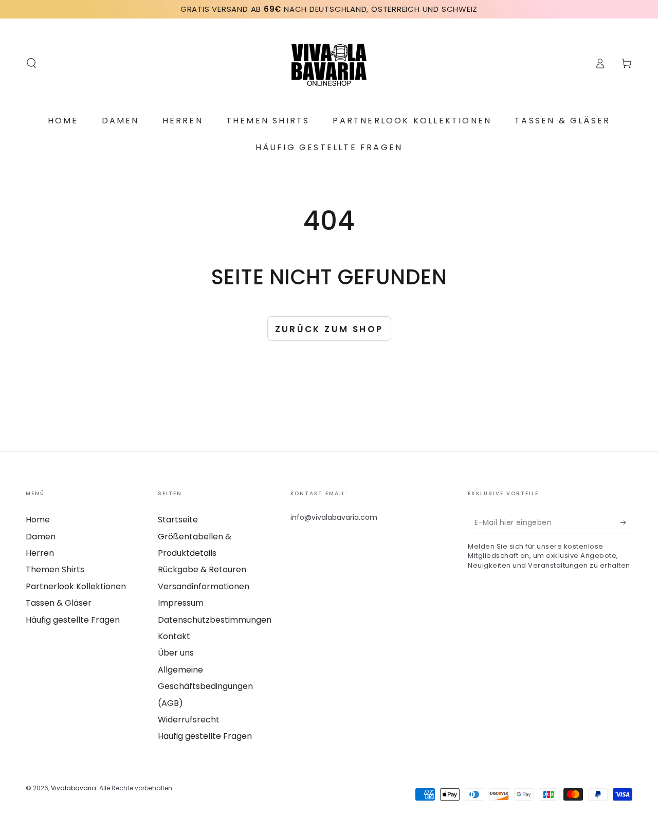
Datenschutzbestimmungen (214, 620)
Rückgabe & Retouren (202, 569)
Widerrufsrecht (189, 720)
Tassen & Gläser (59, 603)
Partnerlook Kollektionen (76, 586)
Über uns (176, 653)
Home (38, 519)
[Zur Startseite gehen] (329, 63)
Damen (41, 536)
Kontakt (174, 636)
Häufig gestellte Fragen (73, 620)
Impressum (181, 603)
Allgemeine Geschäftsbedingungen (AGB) (205, 686)
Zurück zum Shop (329, 329)
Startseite (178, 519)
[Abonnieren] (626, 522)
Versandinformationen (203, 586)
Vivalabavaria (73, 788)
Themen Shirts (55, 569)
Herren (40, 553)
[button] (31, 63)
